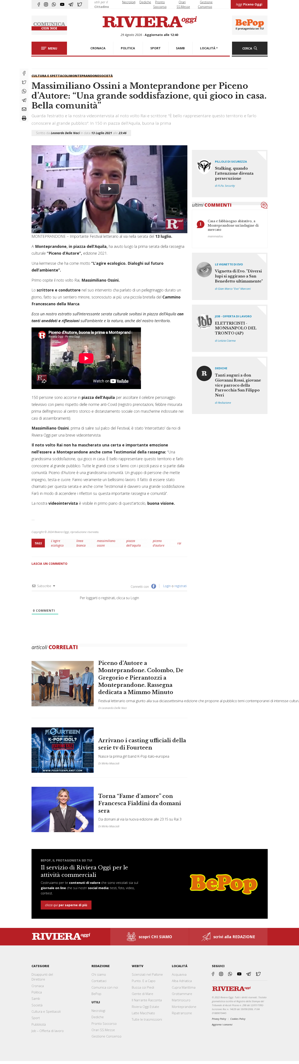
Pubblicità (39, 1024)
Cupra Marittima (183, 987)
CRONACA (98, 48)
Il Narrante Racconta (147, 1000)
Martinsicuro (181, 1000)
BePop (96, 993)
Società (106, 76)
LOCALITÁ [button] (207, 48)
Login (166, 586)
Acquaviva (179, 974)
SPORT (155, 48)
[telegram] (71, 4)
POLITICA (128, 48)
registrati (180, 586)
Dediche (145, 2)
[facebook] (39, 4)
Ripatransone (182, 1013)
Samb (36, 998)
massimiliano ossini (106, 543)
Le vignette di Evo (229, 264)
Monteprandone (84, 76)
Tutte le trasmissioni (147, 1019)
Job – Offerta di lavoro (48, 1030)
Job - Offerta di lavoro (233, 316)
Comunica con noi (104, 987)
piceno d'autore (158, 543)
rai (179, 543)
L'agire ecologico (57, 543)
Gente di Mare (142, 993)
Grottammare (182, 993)
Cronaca (38, 986)
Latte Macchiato (143, 1013)
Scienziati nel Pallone (147, 974)
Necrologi (128, 2)
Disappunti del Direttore (42, 976)
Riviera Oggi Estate (145, 1006)
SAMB (180, 48)
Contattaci (98, 981)
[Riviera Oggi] (149, 22)
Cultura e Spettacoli (50, 76)
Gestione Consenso (106, 1036)
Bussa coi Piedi (143, 987)
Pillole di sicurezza (231, 161)
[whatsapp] (54, 4)
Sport (36, 1018)
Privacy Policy (219, 1018)
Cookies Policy (237, 1018)
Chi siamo (98, 974)
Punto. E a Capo (143, 981)
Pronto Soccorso (104, 1023)
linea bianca (81, 543)
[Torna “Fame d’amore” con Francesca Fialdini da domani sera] (109, 807)
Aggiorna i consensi (222, 1024)
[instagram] (46, 4)
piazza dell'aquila (133, 543)
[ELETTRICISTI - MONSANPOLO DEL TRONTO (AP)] (230, 328)
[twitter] (79, 4)
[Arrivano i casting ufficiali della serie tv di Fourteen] (109, 750)
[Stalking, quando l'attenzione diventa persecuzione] (230, 174)
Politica (37, 992)
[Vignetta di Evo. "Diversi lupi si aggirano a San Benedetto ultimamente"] (230, 276)
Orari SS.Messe (103, 1030)
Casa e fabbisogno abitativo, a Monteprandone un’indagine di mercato (233, 225)
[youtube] (62, 4)
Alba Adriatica (182, 981)
